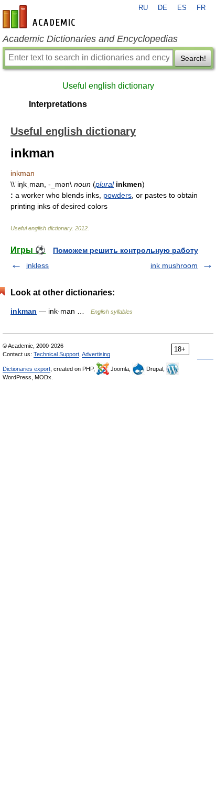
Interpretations (58, 104)
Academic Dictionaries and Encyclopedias (90, 39)
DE (162, 8)
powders (117, 195)
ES (182, 8)
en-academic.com (40, 16)
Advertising (96, 354)
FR (201, 8)
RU (143, 8)
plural (104, 184)
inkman (23, 311)
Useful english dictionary (108, 85)
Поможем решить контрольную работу (125, 250)
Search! (193, 58)
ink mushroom (174, 265)
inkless (37, 265)
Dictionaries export (26, 369)
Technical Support (56, 354)
